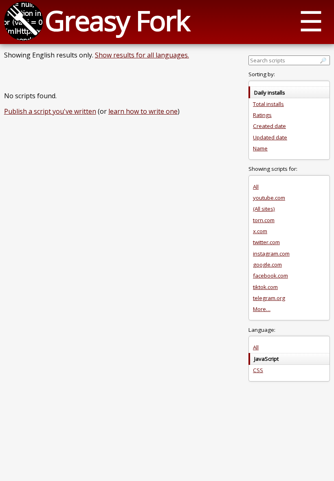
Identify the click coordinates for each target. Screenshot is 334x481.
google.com (267, 264)
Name (260, 148)
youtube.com (269, 197)
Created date (269, 126)
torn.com (264, 220)
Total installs (268, 104)
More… (261, 309)
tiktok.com (265, 287)
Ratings (262, 115)
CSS (258, 370)
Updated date (270, 137)
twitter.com (266, 242)
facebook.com (270, 275)
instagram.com (271, 253)
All (256, 186)
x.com (260, 231)
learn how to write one (143, 111)
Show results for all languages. (142, 55)
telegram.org (269, 298)
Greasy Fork (117, 20)
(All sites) (264, 208)
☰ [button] (311, 21)
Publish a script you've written (50, 111)
